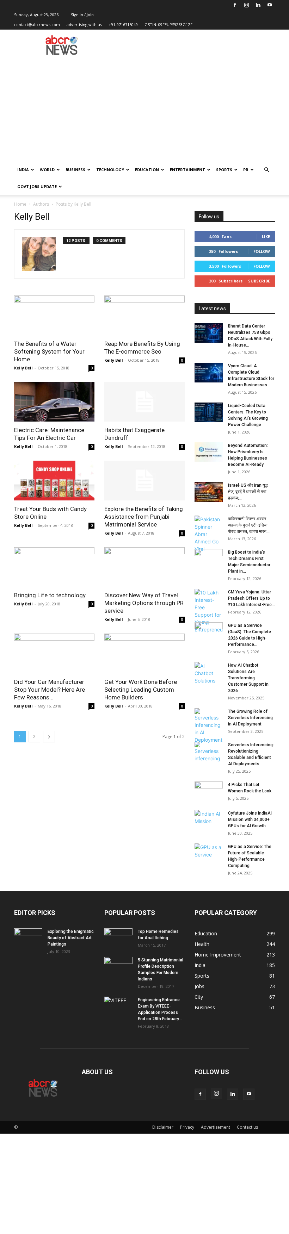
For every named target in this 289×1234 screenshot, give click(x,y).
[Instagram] (246, 5)
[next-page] (49, 736)
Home (20, 204)
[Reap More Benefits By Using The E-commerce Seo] (144, 315)
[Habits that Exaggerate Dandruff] (144, 402)
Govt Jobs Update (37, 186)
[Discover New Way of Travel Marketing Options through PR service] (144, 567)
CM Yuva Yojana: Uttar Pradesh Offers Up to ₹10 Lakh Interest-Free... (251, 598)
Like (266, 236)
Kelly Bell (23, 367)
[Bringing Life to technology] (54, 567)
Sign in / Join (82, 14)
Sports (224, 169)
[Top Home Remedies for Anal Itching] (118, 938)
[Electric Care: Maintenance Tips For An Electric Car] (54, 402)
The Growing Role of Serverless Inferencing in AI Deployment (250, 718)
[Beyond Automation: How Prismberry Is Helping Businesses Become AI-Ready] (209, 452)
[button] (266, 170)
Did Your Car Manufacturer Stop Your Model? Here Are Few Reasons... (49, 689)
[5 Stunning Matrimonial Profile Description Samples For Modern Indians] (118, 967)
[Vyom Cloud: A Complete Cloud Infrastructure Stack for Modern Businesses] (209, 372)
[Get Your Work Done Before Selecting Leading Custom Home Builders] (144, 653)
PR (245, 169)
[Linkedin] (258, 5)
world (47, 169)
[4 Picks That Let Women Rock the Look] (209, 791)
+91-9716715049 (123, 24)
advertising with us (84, 24)
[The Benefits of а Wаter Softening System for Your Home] (54, 315)
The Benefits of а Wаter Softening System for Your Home (49, 351)
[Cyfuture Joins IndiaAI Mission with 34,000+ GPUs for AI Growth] (209, 820)
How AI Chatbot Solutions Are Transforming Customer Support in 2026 (248, 678)
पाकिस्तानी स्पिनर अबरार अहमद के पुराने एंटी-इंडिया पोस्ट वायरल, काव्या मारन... (249, 525)
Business (75, 169)
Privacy (187, 1127)
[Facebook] (234, 5)
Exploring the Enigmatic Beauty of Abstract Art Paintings (71, 938)
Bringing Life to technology (50, 595)
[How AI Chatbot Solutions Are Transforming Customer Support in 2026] (209, 673)
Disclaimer (162, 1127)
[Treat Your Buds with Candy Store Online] (54, 480)
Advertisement (215, 1127)
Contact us (247, 1127)
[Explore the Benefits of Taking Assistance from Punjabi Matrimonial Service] (144, 480)
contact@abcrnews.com (37, 24)
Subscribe (259, 280)
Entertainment (187, 169)
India (23, 169)
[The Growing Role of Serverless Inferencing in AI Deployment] (209, 725)
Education (147, 169)
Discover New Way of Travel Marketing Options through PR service (144, 603)
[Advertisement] (144, 108)
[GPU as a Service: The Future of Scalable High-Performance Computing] (209, 853)
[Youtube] (269, 5)
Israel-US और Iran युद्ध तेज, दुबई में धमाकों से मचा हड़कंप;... (248, 491)
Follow (261, 251)
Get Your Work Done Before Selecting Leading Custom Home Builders (140, 689)
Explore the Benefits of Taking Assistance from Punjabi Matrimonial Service (143, 516)
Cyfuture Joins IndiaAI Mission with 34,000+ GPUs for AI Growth (250, 819)
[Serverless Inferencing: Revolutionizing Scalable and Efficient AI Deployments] (209, 752)
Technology (110, 169)
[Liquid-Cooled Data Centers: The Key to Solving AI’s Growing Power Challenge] (209, 412)
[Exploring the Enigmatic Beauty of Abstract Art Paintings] (28, 938)
